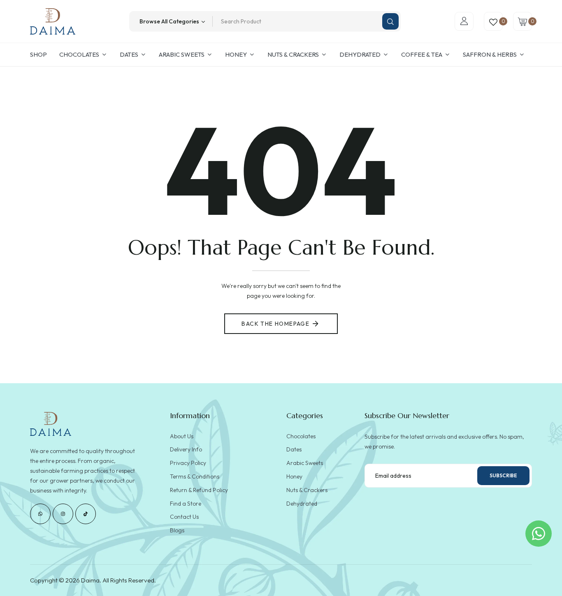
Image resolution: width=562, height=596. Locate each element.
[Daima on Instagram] (63, 514)
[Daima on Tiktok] (85, 514)
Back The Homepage (275, 323)
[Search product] (390, 21)
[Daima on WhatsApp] (40, 514)
